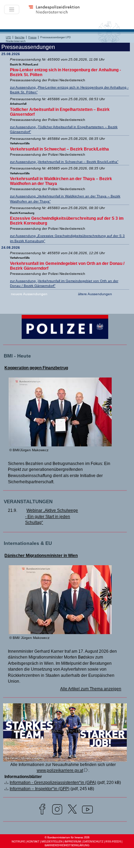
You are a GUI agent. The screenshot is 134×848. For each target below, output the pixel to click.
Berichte (19, 37)
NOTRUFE (18, 841)
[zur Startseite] (56, 13)
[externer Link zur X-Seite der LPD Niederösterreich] (72, 810)
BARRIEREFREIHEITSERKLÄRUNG (67, 845)
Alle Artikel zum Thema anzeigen (90, 688)
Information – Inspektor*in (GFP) (39, 788)
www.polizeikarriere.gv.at (60, 770)
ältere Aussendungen (95, 294)
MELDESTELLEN (52, 841)
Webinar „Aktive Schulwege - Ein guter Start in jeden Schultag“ (51, 516)
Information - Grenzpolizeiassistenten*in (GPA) (53, 782)
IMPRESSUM (73, 841)
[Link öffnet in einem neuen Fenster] (64, 760)
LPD (8, 37)
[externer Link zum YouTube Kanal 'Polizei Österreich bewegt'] (87, 810)
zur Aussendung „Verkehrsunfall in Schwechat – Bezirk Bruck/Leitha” (64, 162)
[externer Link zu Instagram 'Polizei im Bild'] (57, 810)
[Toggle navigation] (11, 9)
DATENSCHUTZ (93, 841)
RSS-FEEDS (113, 841)
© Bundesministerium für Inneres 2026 (67, 837)
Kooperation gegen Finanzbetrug (36, 367)
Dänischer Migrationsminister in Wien (41, 555)
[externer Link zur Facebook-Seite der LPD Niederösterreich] (42, 810)
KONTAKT (33, 841)
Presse (32, 37)
